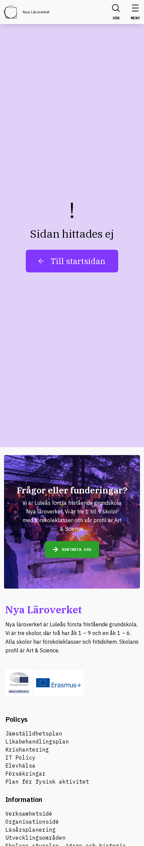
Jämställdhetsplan (33, 733)
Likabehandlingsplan (37, 741)
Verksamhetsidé (28, 813)
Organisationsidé (32, 821)
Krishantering (27, 749)
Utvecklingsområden (35, 837)
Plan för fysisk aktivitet (47, 781)
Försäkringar (25, 773)
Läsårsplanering (30, 829)
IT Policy (20, 757)
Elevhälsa (20, 765)
